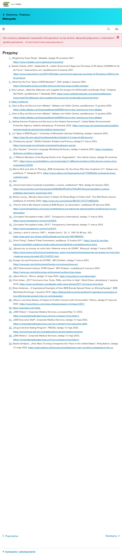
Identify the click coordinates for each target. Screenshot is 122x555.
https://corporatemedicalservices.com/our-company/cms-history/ (46, 315)
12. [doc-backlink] (10, 157)
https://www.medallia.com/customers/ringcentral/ (38, 62)
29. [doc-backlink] (10, 307)
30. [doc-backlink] (10, 311)
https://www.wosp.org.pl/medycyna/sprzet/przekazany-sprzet (44, 145)
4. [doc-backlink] (10, 89)
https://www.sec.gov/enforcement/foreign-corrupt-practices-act (45, 264)
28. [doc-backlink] (10, 300)
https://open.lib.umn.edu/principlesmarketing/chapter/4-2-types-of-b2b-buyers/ (53, 137)
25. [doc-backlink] (10, 276)
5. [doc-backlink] (10, 101)
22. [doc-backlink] (10, 248)
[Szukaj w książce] (108, 29)
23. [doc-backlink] (10, 260)
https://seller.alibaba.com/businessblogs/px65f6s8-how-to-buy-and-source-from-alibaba (57, 109)
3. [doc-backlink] (10, 81)
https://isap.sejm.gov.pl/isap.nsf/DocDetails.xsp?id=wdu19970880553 (48, 236)
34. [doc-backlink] (10, 343)
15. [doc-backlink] (10, 185)
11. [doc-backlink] (10, 149)
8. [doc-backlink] (10, 121)
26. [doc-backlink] (10, 280)
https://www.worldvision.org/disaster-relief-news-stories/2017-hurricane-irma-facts (61, 284)
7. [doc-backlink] (10, 113)
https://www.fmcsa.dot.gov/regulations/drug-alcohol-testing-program (48, 331)
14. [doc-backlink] (10, 181)
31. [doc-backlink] (10, 319)
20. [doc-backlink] (10, 232)
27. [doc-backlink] (10, 288)
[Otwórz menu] (3, 29)
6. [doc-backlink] (10, 105)
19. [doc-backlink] (10, 224)
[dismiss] (117, 37)
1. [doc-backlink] (10, 58)
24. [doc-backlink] (10, 268)
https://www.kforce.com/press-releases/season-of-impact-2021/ (52, 303)
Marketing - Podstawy (18, 14)
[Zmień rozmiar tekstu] (116, 29)
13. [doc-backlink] (10, 169)
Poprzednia (11, 535)
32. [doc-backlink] (10, 327)
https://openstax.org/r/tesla (26, 307)
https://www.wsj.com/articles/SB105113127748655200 (70, 200)
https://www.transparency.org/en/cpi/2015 (34, 228)
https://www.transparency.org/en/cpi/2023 (34, 220)
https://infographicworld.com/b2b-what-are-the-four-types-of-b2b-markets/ (50, 85)
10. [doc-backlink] (10, 141)
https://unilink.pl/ (19, 101)
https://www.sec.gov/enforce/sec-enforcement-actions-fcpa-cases (47, 272)
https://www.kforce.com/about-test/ (78, 276)
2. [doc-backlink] (10, 66)
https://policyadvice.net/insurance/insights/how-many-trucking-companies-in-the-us (70, 347)
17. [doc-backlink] (10, 204)
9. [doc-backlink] (10, 133)
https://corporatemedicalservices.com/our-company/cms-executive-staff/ (50, 323)
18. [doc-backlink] (10, 216)
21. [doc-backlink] (10, 240)
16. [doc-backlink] (10, 196)
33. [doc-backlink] (10, 335)
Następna (111, 535)
